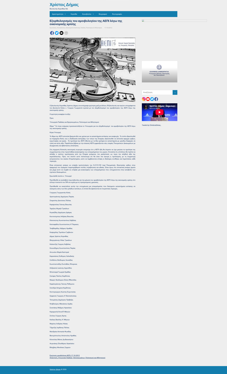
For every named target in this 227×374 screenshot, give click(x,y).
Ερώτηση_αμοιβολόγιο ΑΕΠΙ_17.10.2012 (65, 355)
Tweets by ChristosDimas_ (151, 125)
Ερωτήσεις (53, 28)
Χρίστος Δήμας (64, 5)
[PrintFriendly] (66, 33)
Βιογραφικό (103, 14)
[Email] (61, 33)
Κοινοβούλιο (86, 14)
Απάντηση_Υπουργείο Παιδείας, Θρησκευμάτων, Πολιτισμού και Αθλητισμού (77, 358)
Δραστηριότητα (57, 14)
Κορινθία (74, 14)
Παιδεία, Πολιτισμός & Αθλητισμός (91, 28)
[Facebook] (52, 33)
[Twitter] (56, 33)
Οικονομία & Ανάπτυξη (73, 28)
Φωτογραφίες (117, 14)
